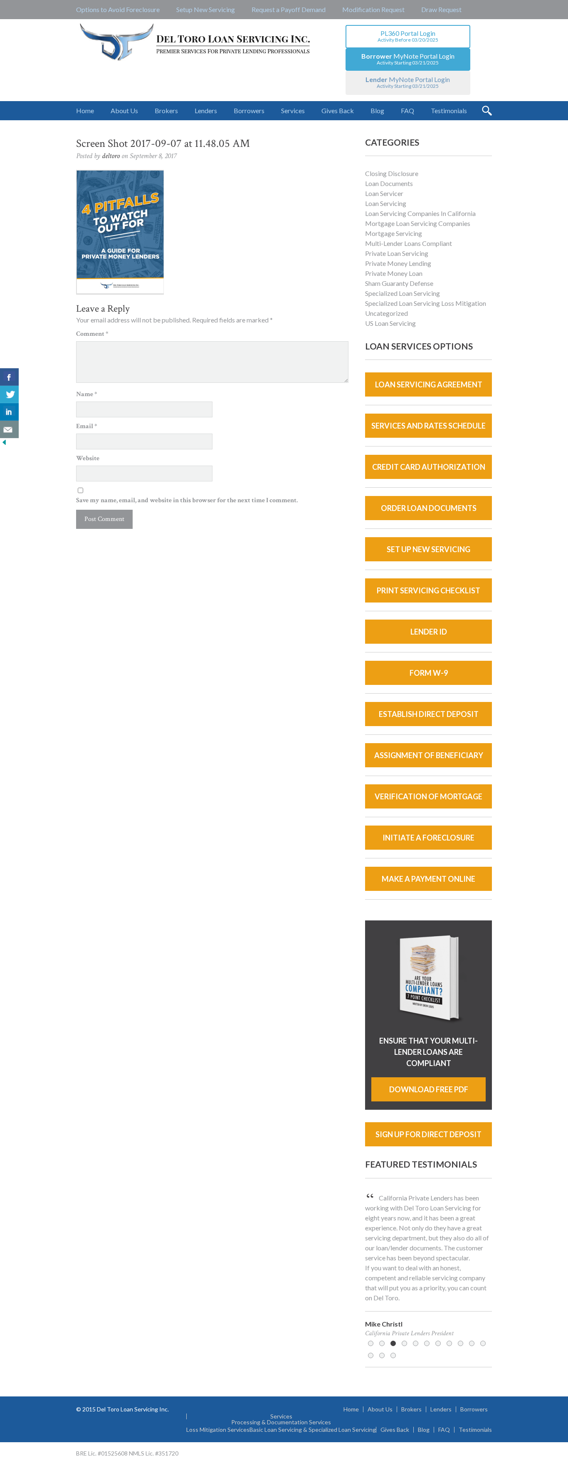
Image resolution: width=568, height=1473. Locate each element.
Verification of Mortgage (428, 796)
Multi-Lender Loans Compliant (408, 243)
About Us (380, 1409)
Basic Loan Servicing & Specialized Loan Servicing (312, 1430)
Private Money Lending (398, 263)
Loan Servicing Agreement (428, 384)
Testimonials (475, 1430)
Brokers (411, 1409)
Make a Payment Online (428, 878)
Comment (92, 334)
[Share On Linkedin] (9, 412)
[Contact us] (9, 429)
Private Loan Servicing (396, 253)
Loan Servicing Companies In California (420, 213)
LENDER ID (428, 631)
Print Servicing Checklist (428, 590)
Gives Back (394, 1430)
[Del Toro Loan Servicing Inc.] (195, 42)
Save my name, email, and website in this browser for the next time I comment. (187, 500)
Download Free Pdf (428, 1089)
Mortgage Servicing (393, 233)
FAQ (444, 1430)
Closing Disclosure (391, 173)
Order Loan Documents (429, 508)
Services (281, 1416)
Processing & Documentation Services (281, 1422)
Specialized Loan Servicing (402, 293)
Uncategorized (386, 313)
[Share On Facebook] (9, 377)
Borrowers (474, 1409)
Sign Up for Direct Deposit (428, 1134)
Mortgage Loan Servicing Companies (417, 223)
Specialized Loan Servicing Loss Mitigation (425, 303)
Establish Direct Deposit (429, 714)
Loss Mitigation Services (217, 1430)
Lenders (441, 1409)
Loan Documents (389, 183)
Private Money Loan (393, 273)
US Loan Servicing (390, 323)
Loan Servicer (384, 193)
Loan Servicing (385, 203)
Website (87, 458)
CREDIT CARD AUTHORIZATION (428, 466)
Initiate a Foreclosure (428, 837)
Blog (424, 1430)
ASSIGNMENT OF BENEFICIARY (428, 755)
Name (86, 394)
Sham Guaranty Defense (399, 283)
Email (86, 426)
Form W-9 (429, 672)
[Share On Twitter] (9, 394)
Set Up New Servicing (428, 549)
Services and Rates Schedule (428, 425)
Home (351, 1409)
